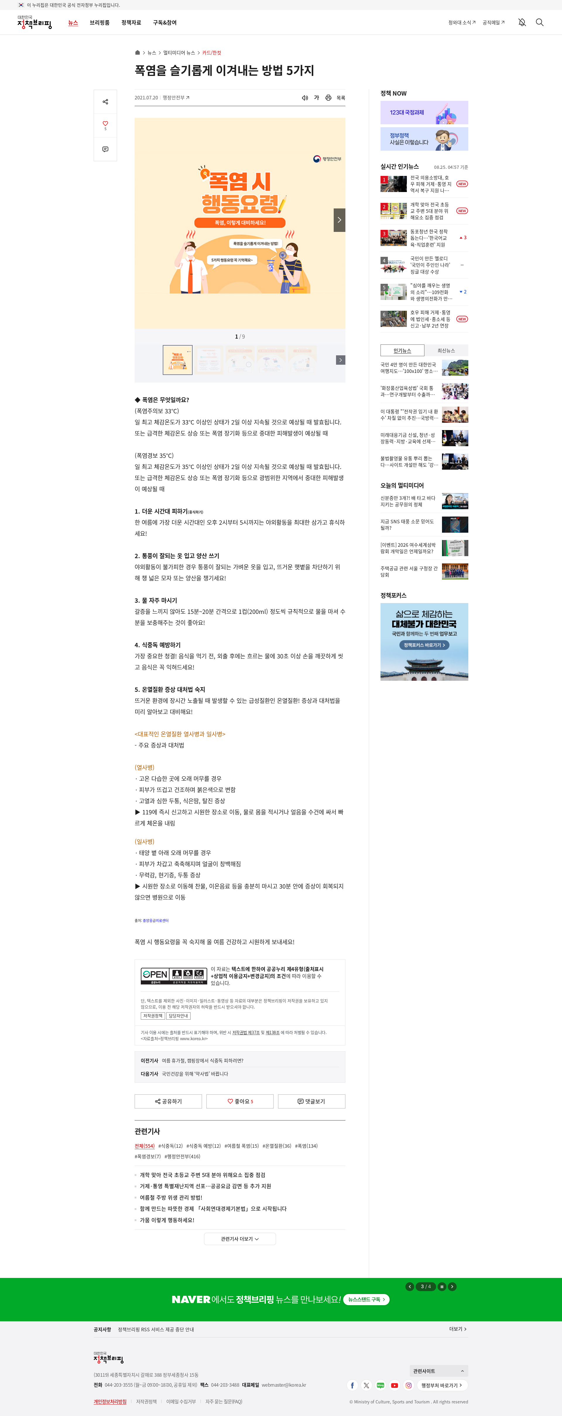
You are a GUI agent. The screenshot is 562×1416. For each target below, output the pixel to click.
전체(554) (145, 1145)
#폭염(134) (306, 1145)
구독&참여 (165, 22)
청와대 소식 (459, 22)
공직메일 (491, 22)
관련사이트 (424, 1370)
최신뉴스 (446, 350)
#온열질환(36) (277, 1145)
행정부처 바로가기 (440, 1385)
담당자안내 (178, 1015)
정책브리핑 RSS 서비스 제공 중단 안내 (156, 1329)
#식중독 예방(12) (203, 1145)
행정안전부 (176, 97)
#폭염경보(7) (148, 1156)
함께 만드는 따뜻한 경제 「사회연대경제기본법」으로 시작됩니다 (213, 1209)
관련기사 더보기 (237, 1238)
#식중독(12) (170, 1145)
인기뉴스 (402, 350)
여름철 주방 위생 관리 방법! (171, 1197)
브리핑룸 (100, 22)
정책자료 (131, 22)
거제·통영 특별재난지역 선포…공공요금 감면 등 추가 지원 (205, 1186)
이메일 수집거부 (181, 1401)
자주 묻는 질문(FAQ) (223, 1401)
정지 (442, 1286)
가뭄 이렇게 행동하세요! (167, 1220)
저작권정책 (152, 1015)
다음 (339, 220)
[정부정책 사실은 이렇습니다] (424, 139)
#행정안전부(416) (183, 1156)
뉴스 (73, 22)
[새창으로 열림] (328, 97)
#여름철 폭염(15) (242, 1145)
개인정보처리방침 (110, 1401)
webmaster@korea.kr (284, 1384)
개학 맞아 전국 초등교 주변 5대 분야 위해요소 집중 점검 (202, 1175)
